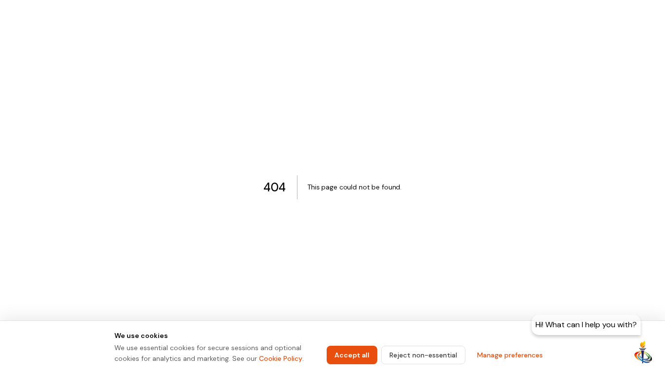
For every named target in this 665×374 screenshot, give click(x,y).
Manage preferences (510, 355)
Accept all (351, 355)
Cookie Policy (280, 358)
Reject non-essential (423, 355)
